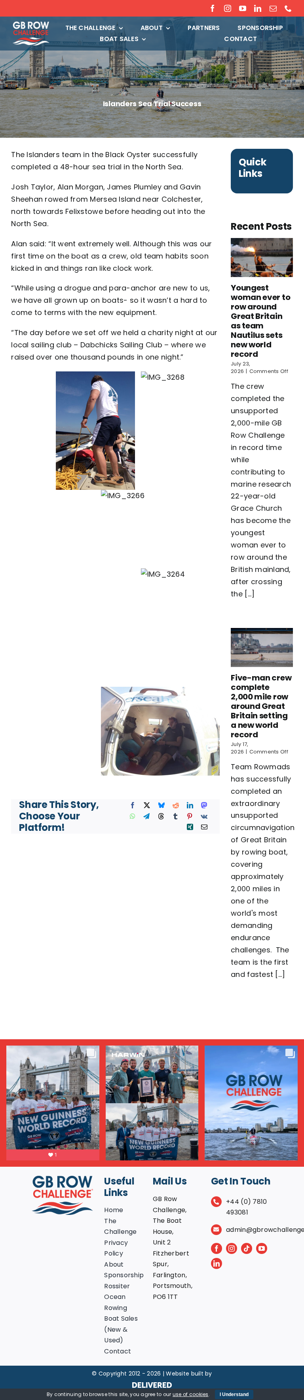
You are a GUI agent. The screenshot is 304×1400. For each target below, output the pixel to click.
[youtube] (242, 8)
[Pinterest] (189, 816)
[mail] (273, 8)
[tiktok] (246, 1248)
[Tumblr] (175, 816)
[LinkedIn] (190, 805)
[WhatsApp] (132, 816)
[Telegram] (146, 816)
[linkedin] (257, 8)
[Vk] (204, 816)
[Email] (204, 827)
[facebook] (212, 8)
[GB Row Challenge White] (30, 25)
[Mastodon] (204, 805)
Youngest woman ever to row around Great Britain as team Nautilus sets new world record (260, 321)
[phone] (288, 8)
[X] (147, 805)
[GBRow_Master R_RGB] (62, 1179)
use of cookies (191, 1394)
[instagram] (227, 8)
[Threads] (161, 816)
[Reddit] (176, 805)
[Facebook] (132, 805)
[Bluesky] (161, 805)
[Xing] (190, 827)
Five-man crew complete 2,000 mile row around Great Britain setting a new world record (261, 706)
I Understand (234, 1394)
